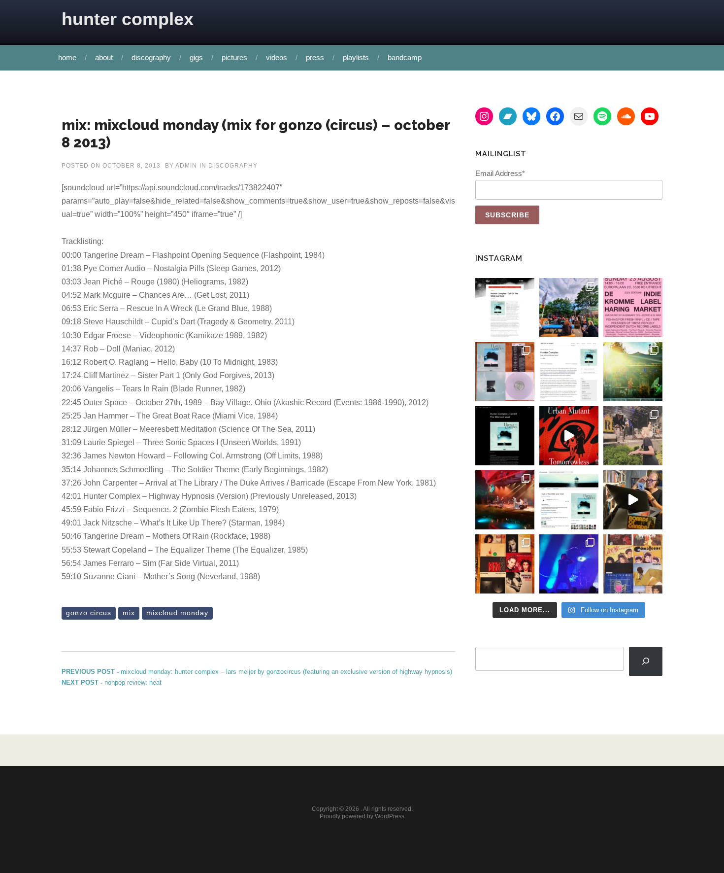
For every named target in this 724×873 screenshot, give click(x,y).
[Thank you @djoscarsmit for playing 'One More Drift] (632, 499)
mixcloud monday (177, 613)
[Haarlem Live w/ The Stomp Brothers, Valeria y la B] (632, 371)
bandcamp (405, 57)
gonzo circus (88, 613)
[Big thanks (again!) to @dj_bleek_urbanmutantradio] (568, 435)
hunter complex (128, 19)
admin (186, 165)
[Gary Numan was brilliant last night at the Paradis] (568, 564)
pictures (234, 57)
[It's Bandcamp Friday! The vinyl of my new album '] (568, 499)
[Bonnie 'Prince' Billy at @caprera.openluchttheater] (504, 499)
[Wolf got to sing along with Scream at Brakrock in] (632, 435)
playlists (356, 57)
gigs (196, 57)
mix (129, 613)
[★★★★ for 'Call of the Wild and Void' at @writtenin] (568, 371)
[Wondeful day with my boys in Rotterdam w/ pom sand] (504, 564)
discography (151, 57)
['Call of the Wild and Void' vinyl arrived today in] (504, 371)
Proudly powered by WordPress (362, 816)
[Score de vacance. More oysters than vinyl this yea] (632, 564)
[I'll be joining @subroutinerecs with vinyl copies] (632, 307)
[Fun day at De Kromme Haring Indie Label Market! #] (568, 307)
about (104, 57)
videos (276, 57)
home (67, 57)
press (315, 57)
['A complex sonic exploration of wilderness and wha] (504, 435)
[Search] (645, 661)
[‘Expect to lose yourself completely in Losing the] (504, 307)
